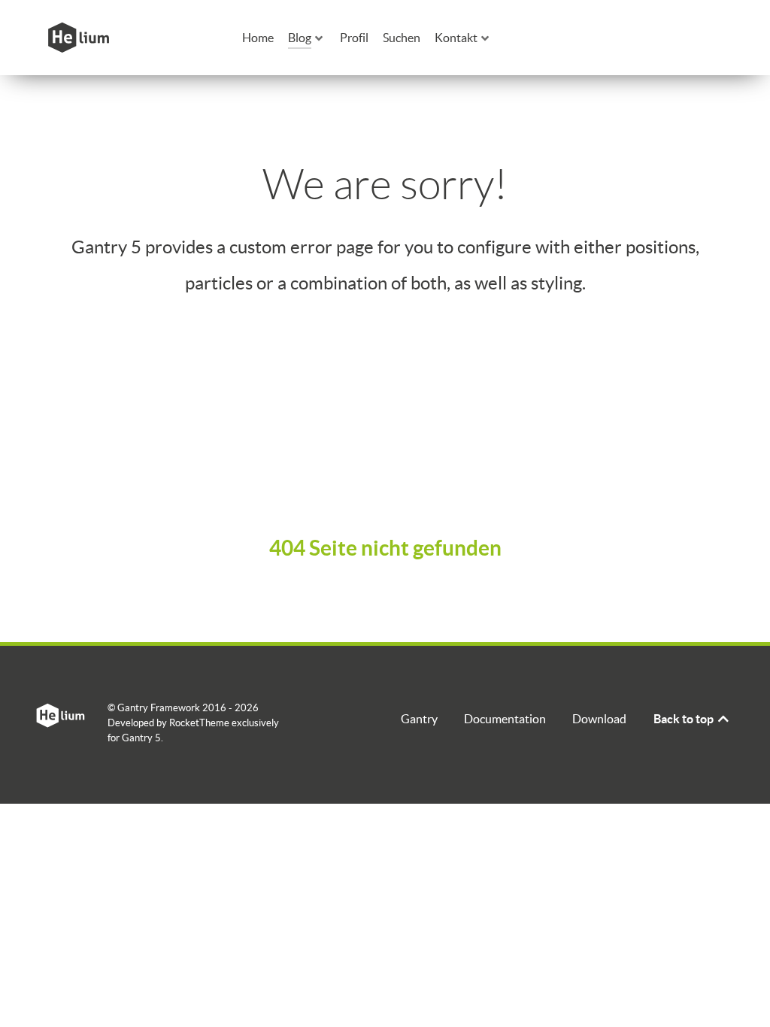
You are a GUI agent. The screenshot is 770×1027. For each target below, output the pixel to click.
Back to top (684, 719)
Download (599, 719)
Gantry (419, 719)
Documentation (505, 719)
